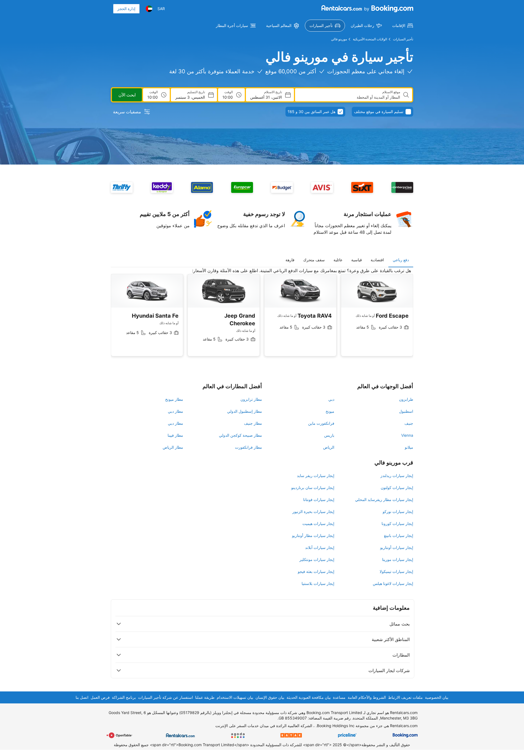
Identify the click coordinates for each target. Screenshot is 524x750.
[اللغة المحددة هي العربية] (149, 9)
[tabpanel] (262, 316)
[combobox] (349, 97)
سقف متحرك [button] (314, 259)
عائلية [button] (338, 259)
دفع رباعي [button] (401, 259)
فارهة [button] (289, 259)
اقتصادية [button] (377, 259)
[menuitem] (403, 26)
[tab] (400, 260)
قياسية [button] (356, 259)
